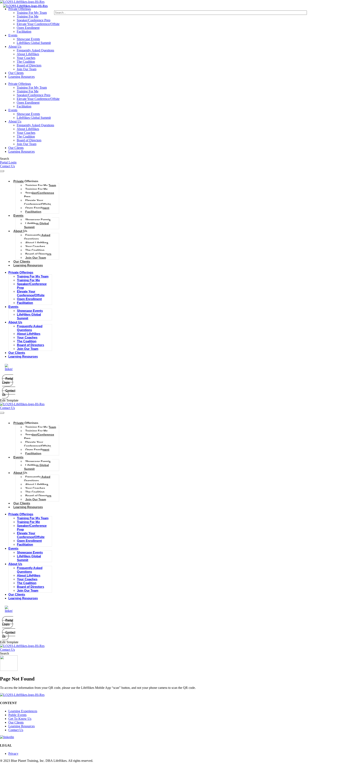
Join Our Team (26, 69)
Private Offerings (19, 9)
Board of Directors (29, 65)
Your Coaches (26, 58)
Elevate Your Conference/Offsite (38, 24)
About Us (14, 46)
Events (12, 35)
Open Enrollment (28, 27)
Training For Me (27, 16)
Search (4, 158)
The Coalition (26, 61)
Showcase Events (28, 39)
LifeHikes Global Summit (34, 43)
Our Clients (16, 73)
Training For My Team (32, 12)
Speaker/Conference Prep (33, 20)
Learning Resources (21, 76)
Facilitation (24, 31)
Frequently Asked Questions (35, 50)
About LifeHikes (28, 54)
